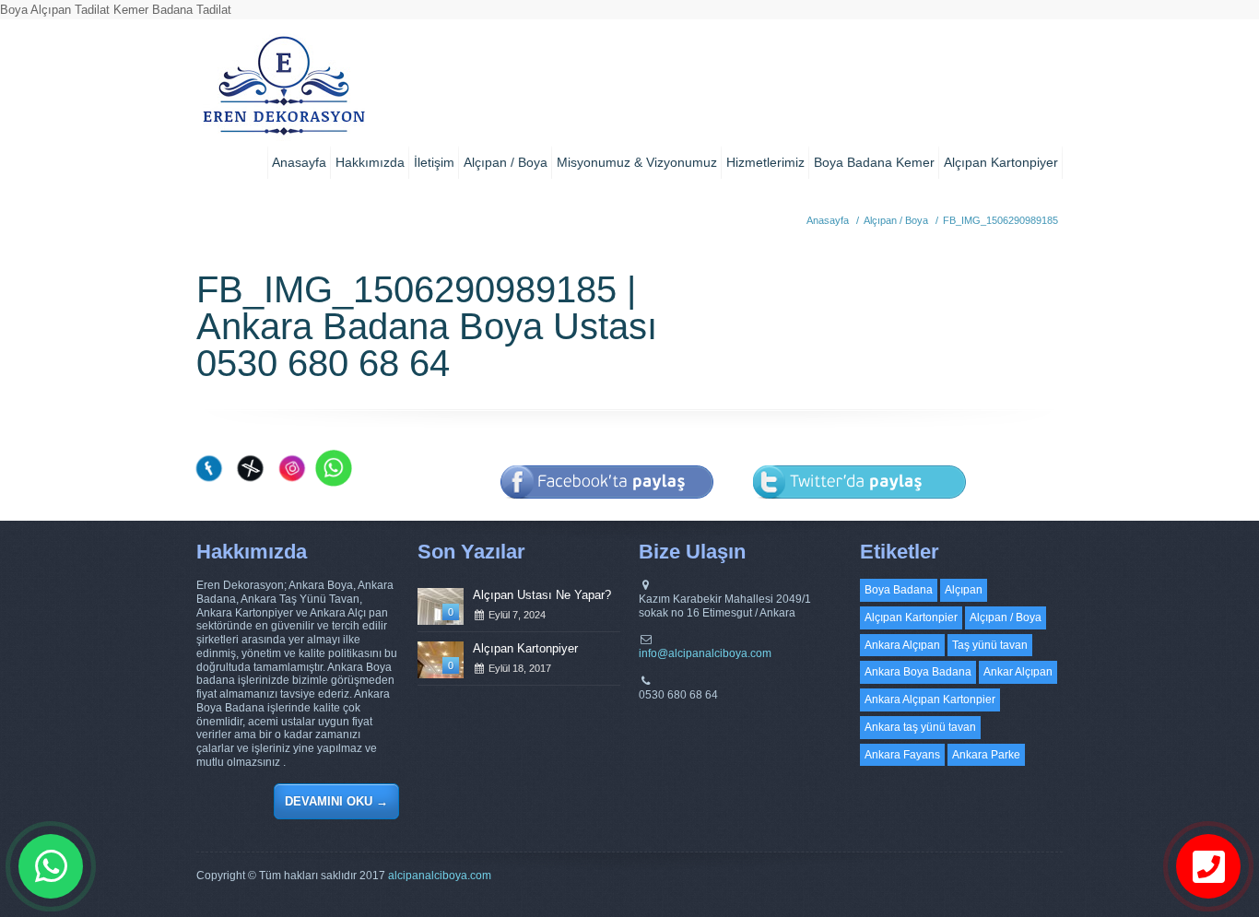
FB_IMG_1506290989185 (1000, 220)
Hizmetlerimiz (765, 162)
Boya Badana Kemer (874, 162)
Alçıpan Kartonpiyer (1001, 162)
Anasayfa (299, 162)
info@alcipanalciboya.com (705, 653)
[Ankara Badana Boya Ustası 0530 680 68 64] (283, 92)
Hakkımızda (370, 162)
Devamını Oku (336, 801)
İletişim (434, 162)
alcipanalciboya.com (439, 875)
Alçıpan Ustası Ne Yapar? (542, 595)
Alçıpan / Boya (505, 162)
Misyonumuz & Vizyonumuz (637, 162)
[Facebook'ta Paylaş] (607, 511)
